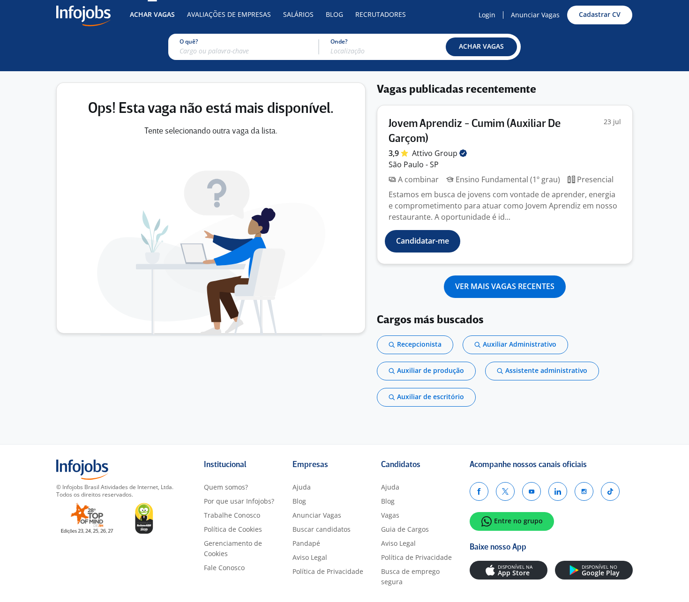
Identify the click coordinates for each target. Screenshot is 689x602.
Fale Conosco (224, 567)
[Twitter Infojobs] (505, 491)
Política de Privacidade (327, 571)
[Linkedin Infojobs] (557, 491)
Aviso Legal (309, 557)
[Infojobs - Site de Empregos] (83, 15)
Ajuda (301, 487)
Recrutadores (380, 14)
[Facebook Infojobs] (479, 491)
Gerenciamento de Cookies (233, 548)
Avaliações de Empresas (229, 14)
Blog (334, 14)
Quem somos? (226, 487)
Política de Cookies (233, 529)
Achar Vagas (152, 14)
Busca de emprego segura (410, 576)
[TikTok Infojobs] (610, 491)
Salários (298, 14)
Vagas (390, 515)
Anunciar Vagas (535, 14)
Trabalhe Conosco (232, 515)
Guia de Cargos (405, 529)
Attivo (435, 153)
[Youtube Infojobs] (531, 491)
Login (487, 14)
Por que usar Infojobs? (239, 501)
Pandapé (306, 543)
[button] (481, 46)
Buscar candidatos (321, 529)
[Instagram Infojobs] (584, 491)
